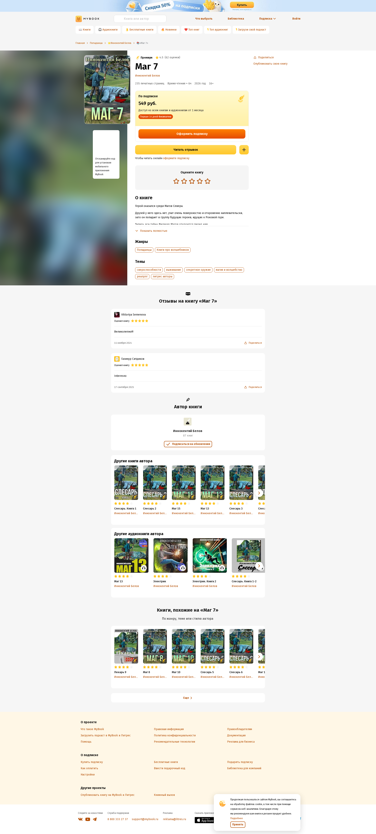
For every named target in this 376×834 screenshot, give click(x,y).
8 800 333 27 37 (118, 819)
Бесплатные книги (141, 29)
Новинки (170, 29)
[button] (259, 493)
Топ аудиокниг (219, 29)
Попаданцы (144, 250)
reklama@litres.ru (174, 819)
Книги (86, 29)
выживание (173, 269)
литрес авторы (162, 276)
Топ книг (193, 29)
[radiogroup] (192, 181)
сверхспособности (149, 269)
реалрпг (142, 276)
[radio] (176, 181)
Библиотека (236, 18)
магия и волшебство (229, 269)
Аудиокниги (110, 29)
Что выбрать (203, 18)
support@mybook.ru (145, 819)
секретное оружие (198, 269)
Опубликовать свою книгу (270, 63)
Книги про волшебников (173, 250)
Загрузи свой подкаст (252, 29)
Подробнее (236, 818)
